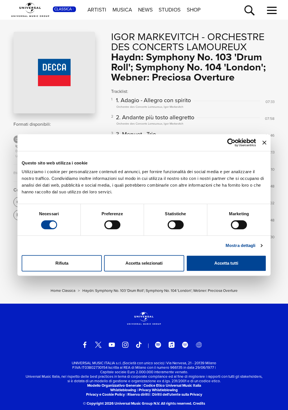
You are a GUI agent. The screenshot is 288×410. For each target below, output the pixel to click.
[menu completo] (272, 10)
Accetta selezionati (144, 263)
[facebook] (85, 345)
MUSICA (122, 10)
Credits (199, 403)
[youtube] (112, 345)
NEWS (145, 10)
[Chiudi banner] (264, 143)
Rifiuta (61, 263)
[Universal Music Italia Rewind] (199, 345)
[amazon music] (185, 345)
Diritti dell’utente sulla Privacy (177, 394)
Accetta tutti (226, 263)
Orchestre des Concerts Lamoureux (187, 41)
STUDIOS (170, 10)
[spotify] (158, 345)
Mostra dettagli (241, 245)
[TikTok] (139, 345)
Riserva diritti (138, 394)
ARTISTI (96, 10)
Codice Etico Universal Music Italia (172, 385)
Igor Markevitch (155, 36)
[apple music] (172, 345)
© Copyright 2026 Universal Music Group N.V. (121, 403)
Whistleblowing (123, 390)
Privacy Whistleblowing (158, 390)
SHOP (194, 10)
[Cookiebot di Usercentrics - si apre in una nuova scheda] (231, 142)
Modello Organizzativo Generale (114, 385)
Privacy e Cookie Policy (105, 394)
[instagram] (125, 345)
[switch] (112, 224)
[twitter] (98, 345)
